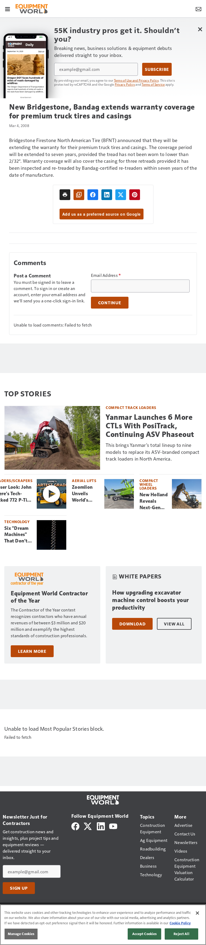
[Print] (65, 194)
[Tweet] (120, 194)
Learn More (32, 651)
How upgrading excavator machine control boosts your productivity (150, 600)
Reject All (181, 934)
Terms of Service (153, 84)
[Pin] (134, 194)
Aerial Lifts (84, 480)
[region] (103, 924)
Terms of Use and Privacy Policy (136, 80)
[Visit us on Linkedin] (101, 825)
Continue (109, 302)
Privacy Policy (125, 84)
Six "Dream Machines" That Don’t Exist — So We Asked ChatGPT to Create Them (18, 535)
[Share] (92, 194)
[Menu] (7, 8)
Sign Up (19, 888)
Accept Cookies (144, 934)
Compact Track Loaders (131, 407)
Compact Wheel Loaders (148, 484)
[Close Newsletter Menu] (200, 29)
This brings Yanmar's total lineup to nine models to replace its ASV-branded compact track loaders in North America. (152, 452)
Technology (17, 521)
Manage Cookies (21, 934)
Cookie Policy (180, 923)
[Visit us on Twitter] (88, 825)
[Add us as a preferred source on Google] (78, 194)
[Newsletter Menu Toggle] (198, 8)
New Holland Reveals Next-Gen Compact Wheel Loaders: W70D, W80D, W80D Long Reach (153, 501)
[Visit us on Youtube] (113, 825)
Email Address (106, 275)
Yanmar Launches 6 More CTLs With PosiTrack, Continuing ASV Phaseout (150, 426)
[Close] (197, 913)
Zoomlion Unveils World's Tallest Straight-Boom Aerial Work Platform (85, 494)
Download (132, 624)
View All (174, 624)
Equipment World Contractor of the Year (49, 597)
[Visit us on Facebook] (75, 825)
